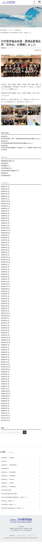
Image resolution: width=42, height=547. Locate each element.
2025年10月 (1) (5, 206)
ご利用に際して (12, 535)
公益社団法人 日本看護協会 (8, 475)
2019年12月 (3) (5, 364)
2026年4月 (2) (5, 194)
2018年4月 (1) (5, 408)
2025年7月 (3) (5, 213)
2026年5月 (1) (5, 191)
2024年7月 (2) (5, 240)
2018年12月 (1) (5, 391)
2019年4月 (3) (5, 381)
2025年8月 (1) (5, 211)
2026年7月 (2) (5, 186)
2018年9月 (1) (5, 398)
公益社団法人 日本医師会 (7, 457)
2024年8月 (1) (5, 237)
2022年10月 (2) (5, 289)
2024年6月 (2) (5, 242)
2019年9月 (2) (5, 371)
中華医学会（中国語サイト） (8, 501)
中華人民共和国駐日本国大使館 (9, 493)
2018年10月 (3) (5, 396)
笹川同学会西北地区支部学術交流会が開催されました (17, 142)
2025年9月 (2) (5, 208)
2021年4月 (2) (5, 330)
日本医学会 (4, 461)
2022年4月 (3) (5, 303)
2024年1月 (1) (5, 255)
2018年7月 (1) (5, 403)
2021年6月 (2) (5, 325)
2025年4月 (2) (5, 218)
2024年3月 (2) (5, 250)
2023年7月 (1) (5, 269)
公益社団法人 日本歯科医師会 (9, 465)
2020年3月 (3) (5, 357)
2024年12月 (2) (5, 228)
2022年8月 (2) (5, 293)
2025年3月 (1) (5, 220)
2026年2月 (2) (5, 196)
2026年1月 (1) (5, 199)
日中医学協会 (5, 168)
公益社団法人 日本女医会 (7, 479)
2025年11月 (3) (5, 203)
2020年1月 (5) (5, 362)
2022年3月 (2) (5, 306)
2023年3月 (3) (5, 279)
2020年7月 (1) (5, 347)
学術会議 (3, 163)
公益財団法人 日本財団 (7, 482)
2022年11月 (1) (5, 286)
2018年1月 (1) (5, 413)
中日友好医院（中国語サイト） (9, 504)
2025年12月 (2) (5, 201)
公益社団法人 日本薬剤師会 (8, 472)
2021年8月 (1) (5, 320)
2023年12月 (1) (5, 257)
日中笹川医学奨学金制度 (8, 170)
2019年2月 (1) (5, 386)
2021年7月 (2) (5, 323)
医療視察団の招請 (6, 161)
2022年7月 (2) (5, 296)
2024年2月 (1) (5, 252)
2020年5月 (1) (5, 352)
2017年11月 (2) (5, 418)
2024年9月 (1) (5, 235)
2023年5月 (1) (5, 274)
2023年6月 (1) (5, 272)
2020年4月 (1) (5, 354)
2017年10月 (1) (5, 420)
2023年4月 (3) (5, 276)
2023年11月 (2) (5, 259)
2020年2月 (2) (5, 359)
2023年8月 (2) (5, 267)
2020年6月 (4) (5, 349)
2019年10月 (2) (5, 369)
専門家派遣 (4, 166)
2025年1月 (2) (5, 225)
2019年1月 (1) (5, 388)
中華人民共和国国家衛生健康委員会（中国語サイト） (14, 497)
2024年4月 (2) (5, 247)
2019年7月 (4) (5, 376)
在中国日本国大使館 (6, 490)
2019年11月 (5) (5, 367)
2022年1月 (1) (5, 311)
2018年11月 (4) (5, 393)
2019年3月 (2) (5, 384)
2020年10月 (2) (5, 342)
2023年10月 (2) (5, 262)
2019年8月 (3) (5, 374)
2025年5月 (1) (5, 216)
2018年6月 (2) (5, 406)
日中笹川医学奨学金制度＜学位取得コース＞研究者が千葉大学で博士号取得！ (21, 148)
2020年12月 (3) (5, 337)
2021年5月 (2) (5, 328)
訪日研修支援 (5, 175)
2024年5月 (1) (5, 245)
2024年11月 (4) (5, 230)
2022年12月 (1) (5, 284)
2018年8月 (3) (5, 401)
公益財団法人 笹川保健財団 (8, 486)
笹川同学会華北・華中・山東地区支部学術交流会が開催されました (21, 137)
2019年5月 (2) (5, 379)
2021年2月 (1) (5, 332)
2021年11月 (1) (5, 313)
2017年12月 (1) (5, 415)
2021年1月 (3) (5, 335)
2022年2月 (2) (5, 308)
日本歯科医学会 (5, 468)
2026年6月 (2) (5, 189)
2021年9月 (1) (5, 318)
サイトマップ (31, 535)
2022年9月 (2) (5, 291)
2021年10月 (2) (5, 315)
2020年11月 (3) (5, 340)
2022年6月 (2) (5, 298)
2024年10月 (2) (5, 233)
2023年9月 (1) (5, 264)
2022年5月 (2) (5, 301)
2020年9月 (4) (5, 345)
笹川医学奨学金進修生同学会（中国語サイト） (13, 508)
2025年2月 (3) (5, 223)
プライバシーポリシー (21, 535)
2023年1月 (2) (5, 281)
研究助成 (3, 173)
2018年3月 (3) (5, 410)
